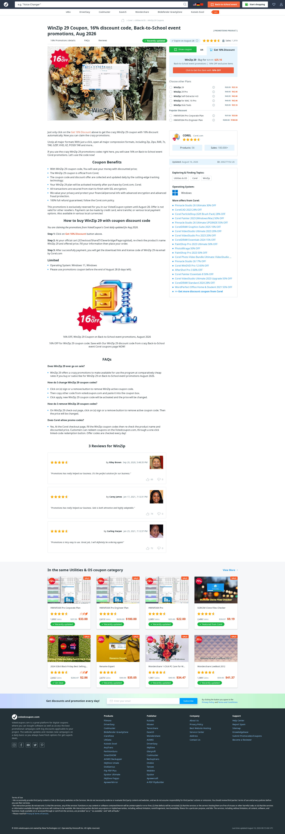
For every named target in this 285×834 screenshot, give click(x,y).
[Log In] (281, 4)
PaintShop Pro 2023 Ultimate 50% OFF (196, 244)
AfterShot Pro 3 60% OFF (188, 270)
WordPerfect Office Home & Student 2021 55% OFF (203, 287)
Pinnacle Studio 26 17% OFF (190, 261)
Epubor (150, 774)
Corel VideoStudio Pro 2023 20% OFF (195, 235)
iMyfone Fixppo (111, 778)
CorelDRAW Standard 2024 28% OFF (195, 282)
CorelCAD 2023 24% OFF (188, 209)
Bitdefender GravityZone (170, 12)
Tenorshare (152, 728)
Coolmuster (104, 12)
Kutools (150, 720)
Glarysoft (151, 751)
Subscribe (188, 700)
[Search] (185, 4)
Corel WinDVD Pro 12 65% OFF (192, 265)
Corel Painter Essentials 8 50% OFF (194, 274)
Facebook (21, 745)
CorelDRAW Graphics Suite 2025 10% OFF (198, 227)
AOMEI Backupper (113, 759)
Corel (195, 178)
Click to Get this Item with (203, 70)
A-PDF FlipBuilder (155, 782)
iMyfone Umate (111, 762)
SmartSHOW (110, 755)
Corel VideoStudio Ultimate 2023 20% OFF (198, 231)
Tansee (150, 766)
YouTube (28, 745)
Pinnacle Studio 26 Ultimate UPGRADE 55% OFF (201, 222)
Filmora (107, 720)
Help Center (238, 720)
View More (229, 570)
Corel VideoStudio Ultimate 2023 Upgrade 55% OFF (203, 278)
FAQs (87, 40)
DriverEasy (84, 12)
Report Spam (238, 724)
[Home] (123, 20)
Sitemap (236, 728)
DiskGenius (109, 766)
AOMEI (150, 739)
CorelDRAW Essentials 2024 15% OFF (195, 239)
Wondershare (142, 12)
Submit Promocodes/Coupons (247, 735)
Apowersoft (152, 778)
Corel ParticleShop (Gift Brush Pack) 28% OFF (200, 214)
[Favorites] (274, 4)
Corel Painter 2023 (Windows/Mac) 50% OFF (199, 218)
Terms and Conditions (228, 702)
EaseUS (122, 12)
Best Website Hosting (200, 728)
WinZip (206, 178)
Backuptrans (153, 759)
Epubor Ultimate (112, 774)
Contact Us (195, 739)
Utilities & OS (180, 178)
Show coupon (185, 49)
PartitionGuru (110, 751)
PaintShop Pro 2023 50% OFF (191, 252)
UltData (107, 739)
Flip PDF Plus (110, 770)
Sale (215, 12)
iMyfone (151, 747)
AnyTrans (108, 747)
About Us (194, 720)
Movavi (150, 724)
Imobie (150, 762)
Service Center (197, 732)
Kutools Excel (197, 12)
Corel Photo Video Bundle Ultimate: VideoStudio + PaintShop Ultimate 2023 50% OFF (204, 257)
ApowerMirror (111, 782)
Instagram (14, 745)
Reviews (103, 40)
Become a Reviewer (242, 739)
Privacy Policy (208, 702)
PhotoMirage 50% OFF (187, 248)
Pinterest (42, 745)
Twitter (35, 745)
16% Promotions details (62, 40)
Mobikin (151, 770)
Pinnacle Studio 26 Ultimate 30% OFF (195, 205)
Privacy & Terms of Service (37, 813)
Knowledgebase (240, 732)
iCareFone (109, 735)
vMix (68, 12)
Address (194, 735)
